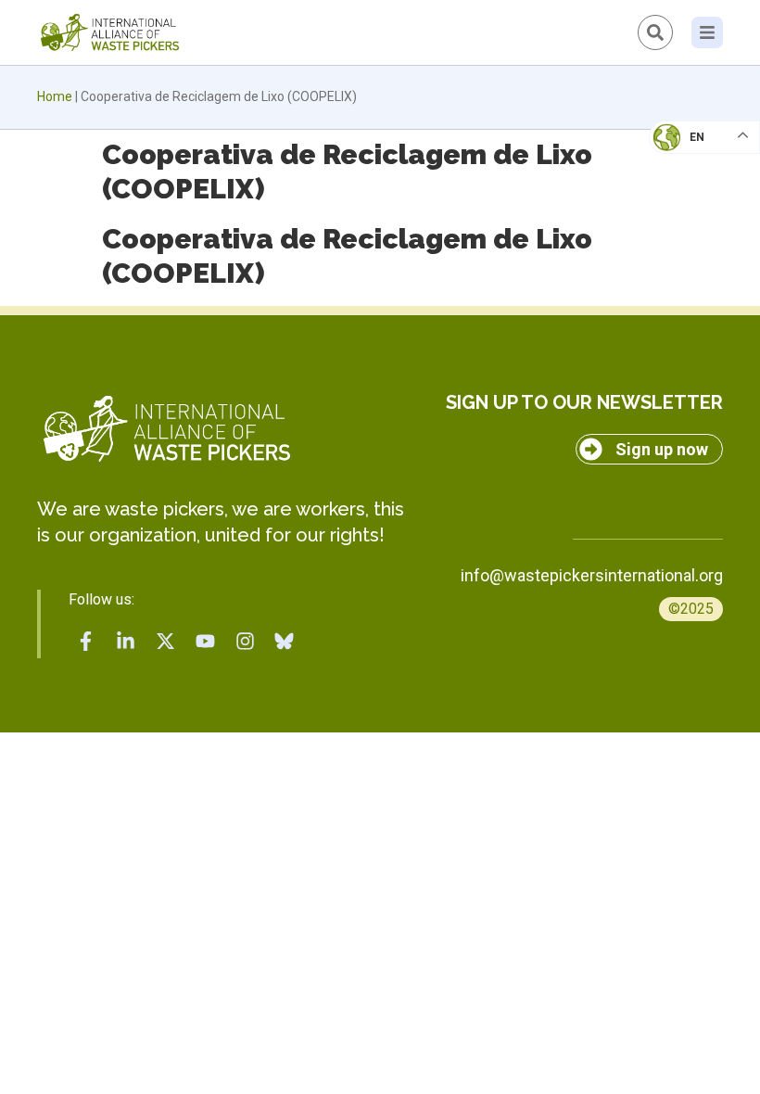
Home (54, 96)
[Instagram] (244, 640)
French (685, 153)
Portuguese (700, 228)
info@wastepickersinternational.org (592, 575)
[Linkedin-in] (126, 640)
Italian (684, 190)
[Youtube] (204, 640)
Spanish (686, 265)
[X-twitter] (166, 640)
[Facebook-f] (86, 640)
